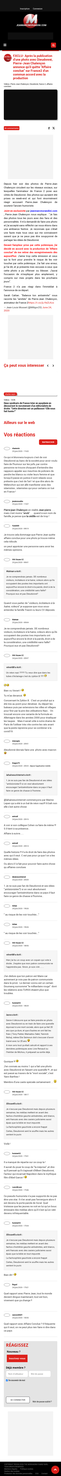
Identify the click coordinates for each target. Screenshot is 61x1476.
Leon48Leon (17, 1187)
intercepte (16, 741)
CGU (37, 1473)
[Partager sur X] (54, 128)
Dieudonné (34, 84)
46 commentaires (12, 128)
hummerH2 (16, 1003)
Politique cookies (26, 1469)
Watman (15, 619)
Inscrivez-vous (17, 1358)
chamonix (16, 448)
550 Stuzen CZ (18, 559)
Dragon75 (16, 763)
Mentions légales (10, 1469)
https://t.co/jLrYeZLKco (41, 302)
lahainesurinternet (19, 877)
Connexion (37, 8)
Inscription (25, 8)
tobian (14, 906)
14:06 (13, 400)
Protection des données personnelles (18, 1473)
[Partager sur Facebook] (49, 128)
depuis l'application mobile (40, 766)
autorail (15, 816)
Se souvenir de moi (16, 1380)
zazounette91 (17, 1315)
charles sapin (10, 394)
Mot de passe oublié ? (42, 1401)
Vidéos (6, 84)
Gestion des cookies (11, 1471)
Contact (44, 1473)
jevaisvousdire (17, 501)
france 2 (42, 84)
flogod (14, 1284)
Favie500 (15, 526)
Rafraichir (48, 442)
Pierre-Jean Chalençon (20, 84)
